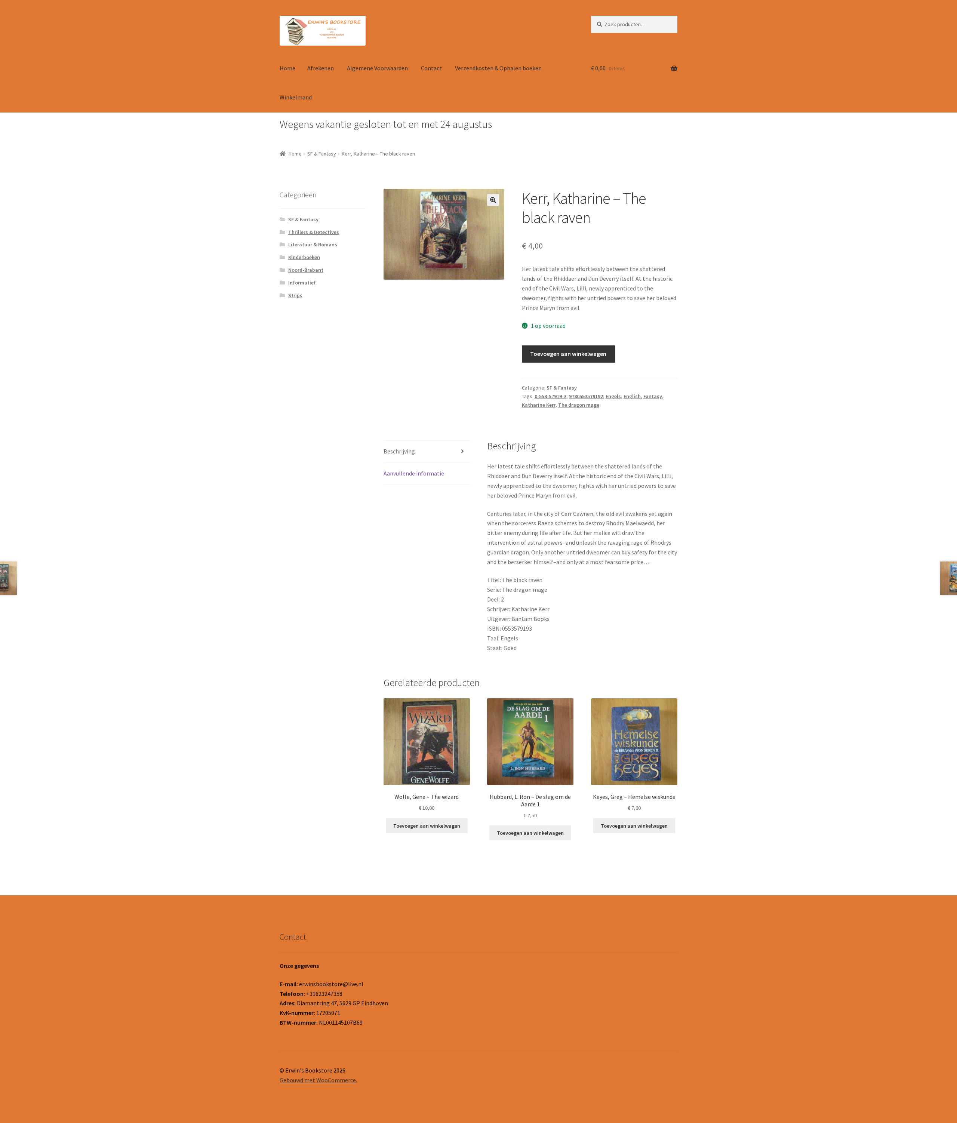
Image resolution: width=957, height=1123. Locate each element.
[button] (493, 200)
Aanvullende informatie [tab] (414, 473)
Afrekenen (320, 68)
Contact (431, 68)
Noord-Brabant (305, 270)
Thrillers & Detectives (313, 232)
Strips (295, 295)
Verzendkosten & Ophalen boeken (498, 68)
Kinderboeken (304, 257)
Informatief (302, 282)
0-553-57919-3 (550, 396)
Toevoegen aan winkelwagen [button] (426, 825)
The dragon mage (578, 404)
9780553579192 (586, 396)
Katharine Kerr (539, 404)
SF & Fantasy (321, 153)
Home (287, 68)
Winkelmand (296, 97)
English (632, 396)
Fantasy (652, 396)
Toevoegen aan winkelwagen (568, 353)
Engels (613, 396)
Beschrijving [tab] (399, 451)
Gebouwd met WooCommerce (318, 1080)
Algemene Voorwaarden (377, 68)
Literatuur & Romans (312, 244)
